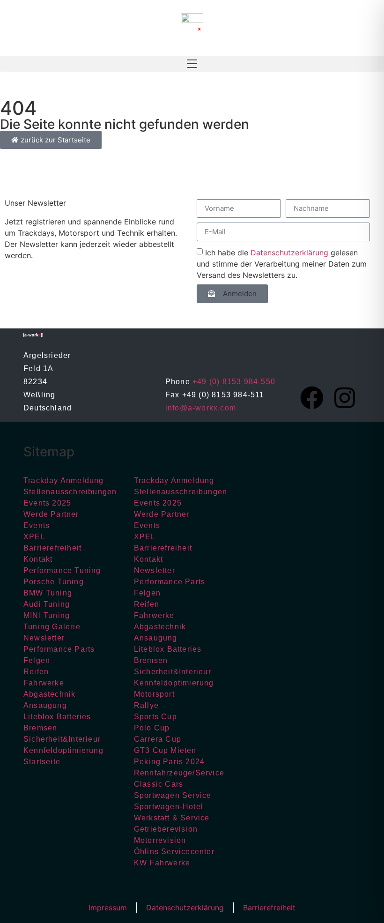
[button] (192, 64)
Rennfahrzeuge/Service (179, 773)
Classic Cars (158, 784)
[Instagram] (344, 397)
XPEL (34, 537)
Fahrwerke (43, 683)
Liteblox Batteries (57, 717)
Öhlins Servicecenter (174, 852)
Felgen (36, 660)
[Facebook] (312, 397)
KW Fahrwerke (162, 863)
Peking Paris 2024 (169, 762)
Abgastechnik (49, 694)
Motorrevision (160, 840)
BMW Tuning (47, 593)
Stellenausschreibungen (70, 492)
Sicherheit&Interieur (62, 739)
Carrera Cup (157, 739)
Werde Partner (51, 514)
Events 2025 (47, 503)
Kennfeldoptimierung (63, 750)
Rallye (146, 705)
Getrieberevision (166, 829)
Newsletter (44, 638)
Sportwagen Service (173, 795)
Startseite (41, 762)
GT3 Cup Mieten (165, 750)
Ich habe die (282, 263)
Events (36, 525)
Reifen (36, 672)
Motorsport (154, 694)
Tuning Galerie (52, 627)
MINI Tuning (46, 615)
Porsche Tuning (53, 582)
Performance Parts (59, 649)
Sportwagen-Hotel (168, 807)
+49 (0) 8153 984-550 (233, 382)
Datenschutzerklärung (289, 252)
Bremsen (40, 728)
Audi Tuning (46, 604)
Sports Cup (155, 717)
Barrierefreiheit (52, 548)
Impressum (108, 907)
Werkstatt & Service (172, 818)
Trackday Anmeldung (63, 480)
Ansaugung (45, 705)
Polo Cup (152, 728)
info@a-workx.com (200, 408)
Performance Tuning (62, 570)
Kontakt (37, 559)
